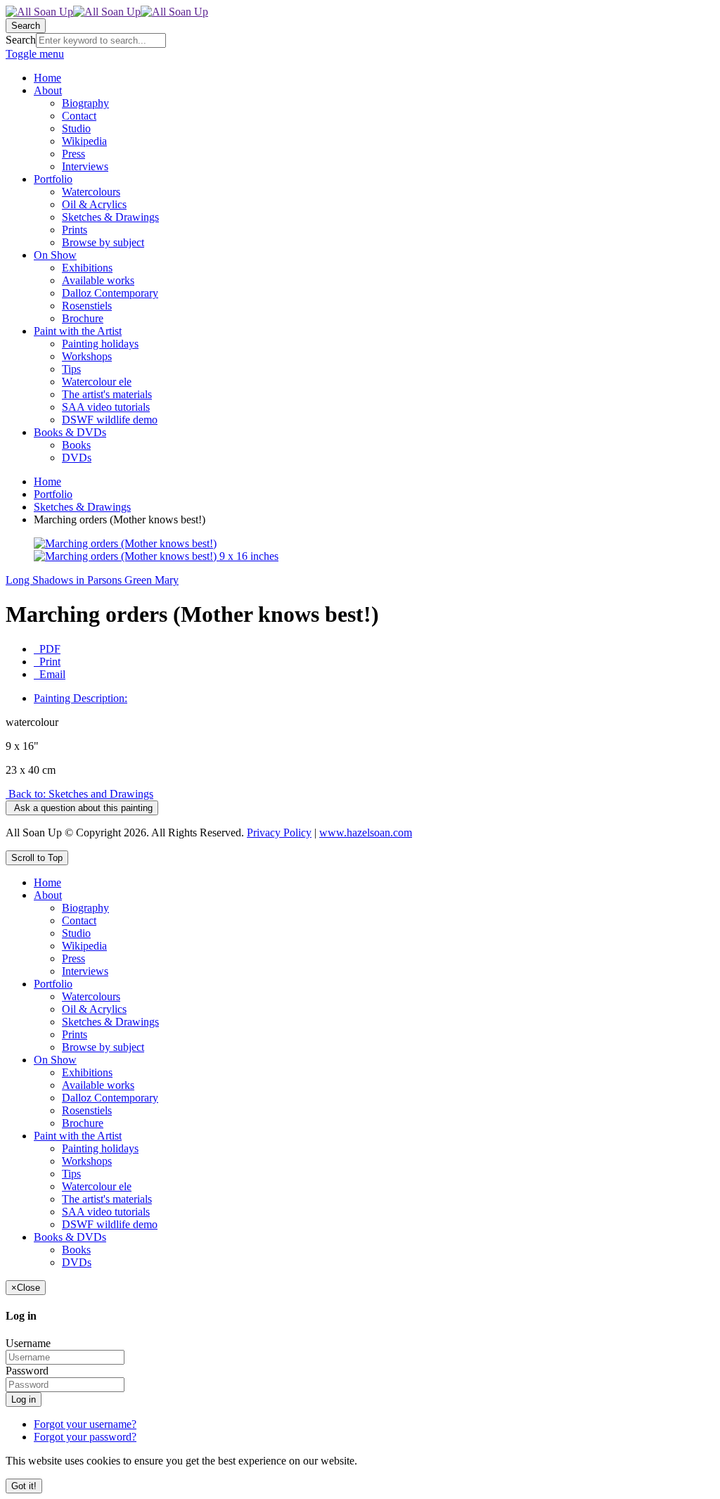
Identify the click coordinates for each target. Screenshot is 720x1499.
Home (47, 481)
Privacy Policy (279, 832)
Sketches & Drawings (82, 507)
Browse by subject (103, 1047)
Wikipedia (84, 946)
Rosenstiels (87, 1110)
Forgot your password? (85, 1437)
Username (28, 1343)
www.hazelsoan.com (365, 832)
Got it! (24, 1486)
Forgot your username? (85, 1424)
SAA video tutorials (106, 1212)
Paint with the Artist (78, 1136)
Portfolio (53, 494)
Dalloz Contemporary (110, 1098)
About (48, 895)
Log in (23, 1399)
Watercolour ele (96, 1186)
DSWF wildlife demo (110, 1224)
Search (21, 40)
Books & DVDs (70, 1237)
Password (27, 1371)
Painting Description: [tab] (80, 698)
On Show (55, 1060)
